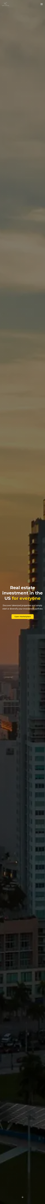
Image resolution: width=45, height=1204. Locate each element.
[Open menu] (41, 4)
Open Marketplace (22, 617)
